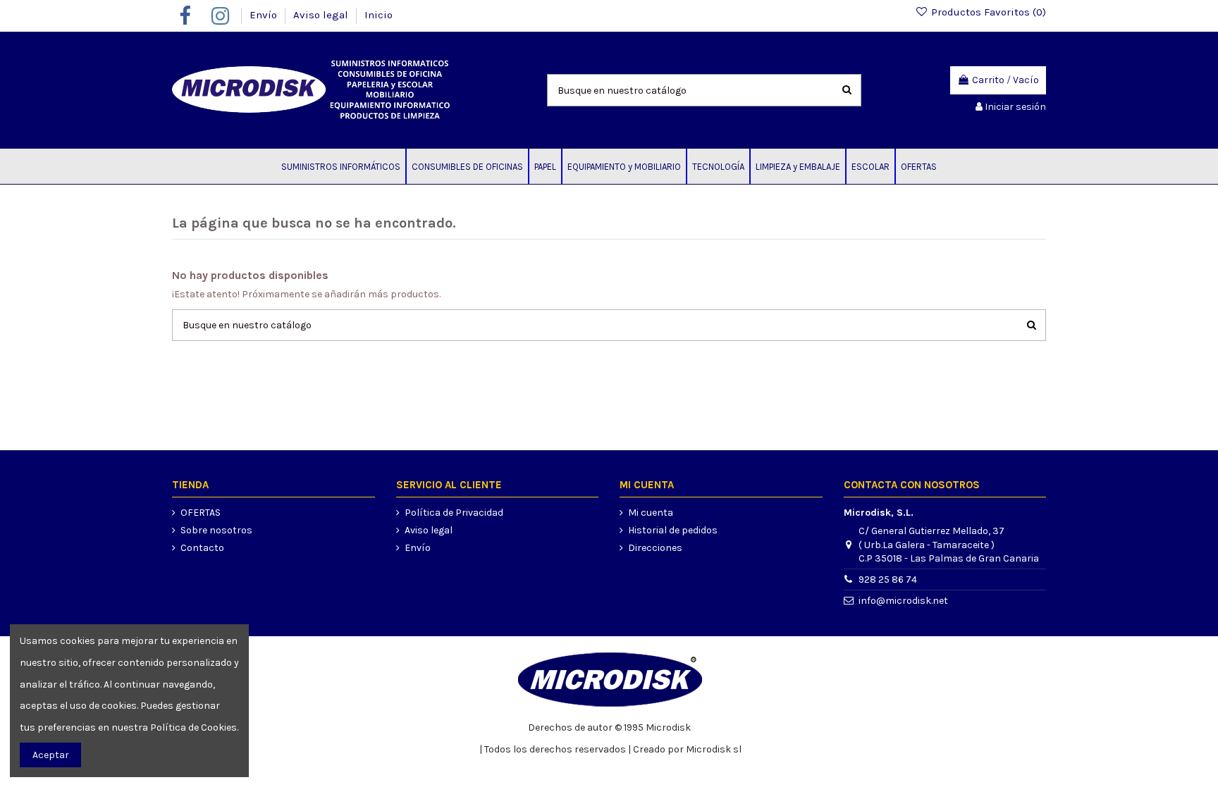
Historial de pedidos (673, 530)
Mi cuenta (650, 513)
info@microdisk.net (903, 601)
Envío (265, 14)
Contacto (202, 548)
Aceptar (50, 755)
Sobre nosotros (216, 530)
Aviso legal (322, 14)
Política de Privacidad (454, 513)
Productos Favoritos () (987, 12)
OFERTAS (200, 513)
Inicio (378, 14)
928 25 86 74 (888, 579)
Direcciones (655, 548)
